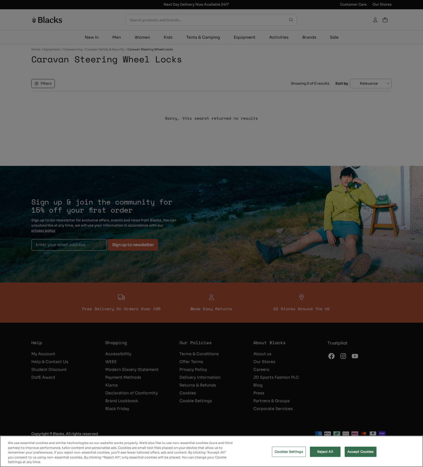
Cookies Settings (289, 452)
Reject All (325, 452)
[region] (211, 451)
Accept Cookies (360, 452)
